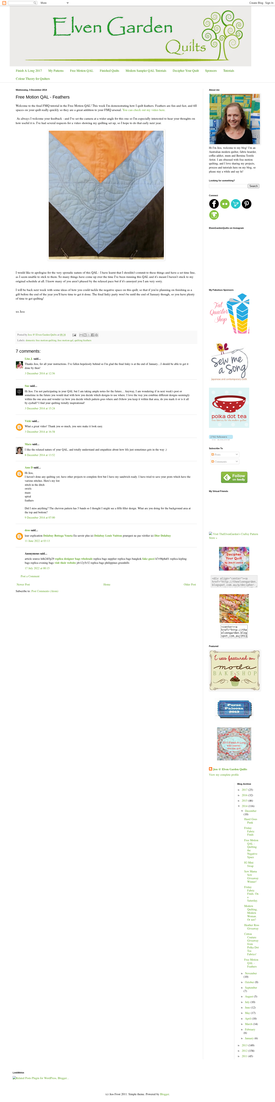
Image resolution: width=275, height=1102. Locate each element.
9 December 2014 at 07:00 (40, 517)
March (249, 1024)
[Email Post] (74, 334)
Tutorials (228, 70)
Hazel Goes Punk (250, 820)
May (248, 1013)
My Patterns (56, 70)
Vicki (28, 421)
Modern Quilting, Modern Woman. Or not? (250, 912)
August (249, 996)
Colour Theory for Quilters (33, 78)
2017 (245, 790)
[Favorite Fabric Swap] (234, 622)
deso (27, 530)
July (247, 1002)
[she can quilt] (234, 759)
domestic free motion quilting (41, 340)
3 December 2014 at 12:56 (40, 373)
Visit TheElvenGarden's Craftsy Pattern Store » (233, 536)
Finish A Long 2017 (29, 70)
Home (106, 584)
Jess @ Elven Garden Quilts (230, 769)
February (250, 1029)
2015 (245, 800)
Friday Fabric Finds (249, 831)
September (251, 987)
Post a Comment (30, 576)
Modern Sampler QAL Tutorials (146, 70)
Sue (27, 386)
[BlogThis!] (85, 335)
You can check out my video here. (144, 110)
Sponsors (211, 70)
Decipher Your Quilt (186, 70)
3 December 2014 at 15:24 (40, 408)
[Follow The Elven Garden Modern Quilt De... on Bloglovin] (221, 439)
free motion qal (65, 340)
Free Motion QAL (81, 70)
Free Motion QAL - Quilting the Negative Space (251, 848)
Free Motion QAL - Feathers (251, 963)
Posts (217, 454)
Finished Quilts (109, 70)
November (251, 973)
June (248, 1007)
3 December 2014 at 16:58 (40, 431)
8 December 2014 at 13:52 (40, 455)
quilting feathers (82, 340)
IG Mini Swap (248, 864)
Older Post (190, 584)
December (250, 811)
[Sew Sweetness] (234, 719)
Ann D (29, 467)
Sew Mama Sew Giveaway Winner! (251, 876)
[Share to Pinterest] (96, 335)
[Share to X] (89, 335)
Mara (28, 444)
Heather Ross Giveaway (251, 926)
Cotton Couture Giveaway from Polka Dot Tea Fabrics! (251, 944)
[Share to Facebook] (93, 335)
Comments (220, 461)
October (250, 982)
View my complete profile (224, 774)
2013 (245, 1045)
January (249, 1038)
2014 (245, 806)
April (248, 1018)
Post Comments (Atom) (44, 591)
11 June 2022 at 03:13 (37, 541)
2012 (245, 1051)
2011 (245, 1056)
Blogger (164, 1094)
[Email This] (81, 335)
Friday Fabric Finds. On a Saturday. (251, 893)
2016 (245, 795)
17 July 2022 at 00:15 (37, 568)
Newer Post (23, 584)
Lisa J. (29, 358)
